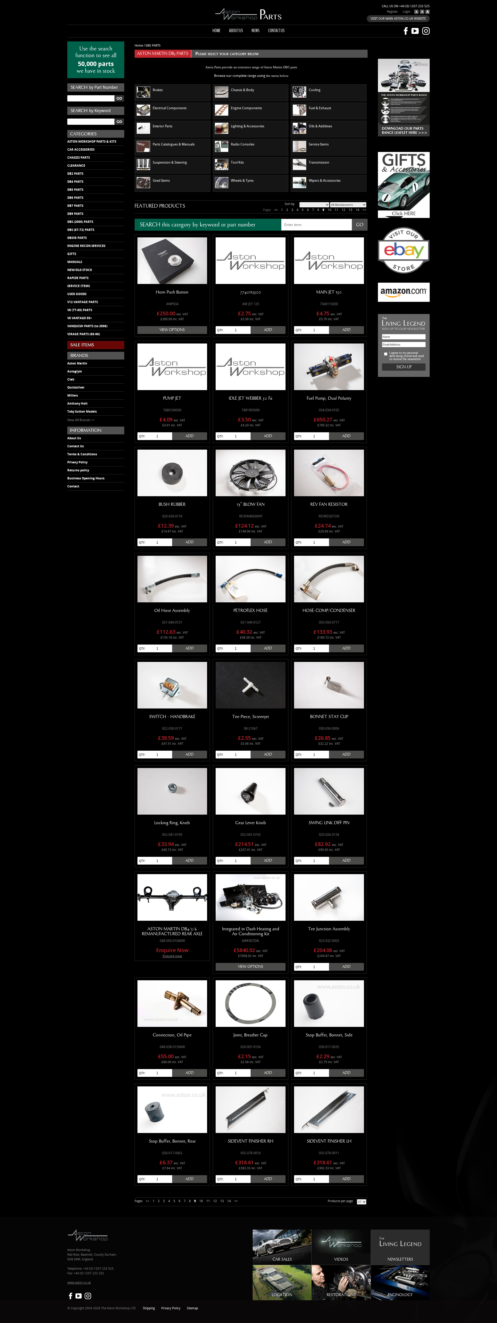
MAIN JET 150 (329, 292)
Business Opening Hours (86, 478)
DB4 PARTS (75, 182)
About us (236, 30)
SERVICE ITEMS (78, 286)
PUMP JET (172, 398)
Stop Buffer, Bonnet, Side (329, 1035)
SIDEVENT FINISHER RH (250, 1141)
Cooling (314, 90)
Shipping (149, 1308)
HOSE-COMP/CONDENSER (329, 610)
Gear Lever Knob (250, 822)
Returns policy (78, 470)
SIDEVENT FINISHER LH (329, 1141)
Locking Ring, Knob (172, 822)
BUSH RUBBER (172, 504)
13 (350, 210)
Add (268, 330)
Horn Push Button (172, 292)
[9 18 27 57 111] (361, 1202)
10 (329, 210)
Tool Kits (237, 162)
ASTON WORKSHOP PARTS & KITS (91, 141)
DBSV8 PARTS (77, 238)
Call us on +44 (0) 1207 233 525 (406, 6)
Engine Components (246, 108)
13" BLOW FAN (251, 504)
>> (364, 210)
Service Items (319, 144)
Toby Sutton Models (82, 411)
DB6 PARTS (75, 198)
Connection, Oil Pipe (172, 1035)
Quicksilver (75, 387)
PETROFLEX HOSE (250, 610)
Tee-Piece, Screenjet (250, 716)
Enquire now (172, 956)
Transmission (319, 162)
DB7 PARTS (75, 206)
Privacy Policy (77, 462)
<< (276, 210)
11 (336, 210)
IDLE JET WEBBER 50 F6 (250, 398)
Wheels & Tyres (242, 180)
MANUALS (74, 262)
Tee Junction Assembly (329, 929)
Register (392, 11)
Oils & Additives (320, 126)
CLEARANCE (76, 165)
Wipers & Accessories (325, 180)
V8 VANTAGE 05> (79, 318)
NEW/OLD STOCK (79, 270)
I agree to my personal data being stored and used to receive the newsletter (406, 356)
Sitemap (192, 1308)
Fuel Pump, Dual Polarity (329, 398)
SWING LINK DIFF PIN (329, 822)
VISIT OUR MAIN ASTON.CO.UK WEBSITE (398, 18)
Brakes (158, 90)
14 (357, 210)
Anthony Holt (77, 403)
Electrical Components (170, 108)
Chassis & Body (242, 90)
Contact (73, 486)
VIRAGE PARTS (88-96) (83, 334)
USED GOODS (76, 294)
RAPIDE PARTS (78, 278)
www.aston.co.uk (79, 1282)
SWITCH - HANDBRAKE (172, 716)
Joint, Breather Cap (250, 1035)
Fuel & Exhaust (320, 108)
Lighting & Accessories (247, 126)
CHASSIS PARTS (78, 157)
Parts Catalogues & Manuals (174, 144)
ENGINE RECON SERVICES (86, 246)
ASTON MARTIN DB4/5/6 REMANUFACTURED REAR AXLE (172, 931)
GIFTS (71, 254)
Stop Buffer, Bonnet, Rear (172, 1141)
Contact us (276, 30)
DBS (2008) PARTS (80, 222)
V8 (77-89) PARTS (79, 310)
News (256, 30)
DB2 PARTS (75, 174)
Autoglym (74, 371)
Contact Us (75, 446)
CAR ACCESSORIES (80, 149)
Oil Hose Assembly (172, 610)
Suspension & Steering (170, 162)
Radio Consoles (242, 144)
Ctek (70, 379)
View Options (172, 330)
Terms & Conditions (82, 454)
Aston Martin (77, 363)
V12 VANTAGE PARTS (82, 302)
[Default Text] (421, 13)
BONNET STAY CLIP (329, 716)
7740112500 (250, 292)
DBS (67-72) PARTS (80, 230)
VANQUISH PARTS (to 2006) (87, 326)
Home (217, 30)
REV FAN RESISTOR (329, 504)
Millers (72, 395)
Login (406, 11)
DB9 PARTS (75, 214)
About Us (74, 438)
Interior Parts (162, 126)
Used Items (161, 180)
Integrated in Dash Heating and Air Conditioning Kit (250, 931)
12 (343, 210)
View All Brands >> (81, 420)
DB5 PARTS (75, 190)
